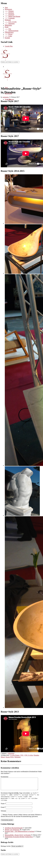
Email (2, 807)
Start (6, 7)
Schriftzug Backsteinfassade (13, 828)
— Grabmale (10, 18)
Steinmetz (17, 757)
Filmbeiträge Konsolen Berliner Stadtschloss (19, 837)
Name (3, 803)
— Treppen (9, 11)
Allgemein (11, 753)
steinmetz (6, 97)
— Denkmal (9, 14)
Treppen (11, 99)
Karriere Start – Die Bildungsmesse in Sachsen (19, 831)
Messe (3, 757)
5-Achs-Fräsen (14, 755)
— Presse (8, 34)
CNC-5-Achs (28, 755)
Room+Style (10, 757)
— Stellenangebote (11, 30)
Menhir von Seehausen (12, 829)
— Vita (8, 29)
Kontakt (7, 38)
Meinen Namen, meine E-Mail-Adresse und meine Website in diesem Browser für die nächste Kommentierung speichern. (21, 815)
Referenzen (8, 9)
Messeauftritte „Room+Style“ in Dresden (18, 835)
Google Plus (9, 46)
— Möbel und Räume (12, 16)
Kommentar (4, 777)
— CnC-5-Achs (10, 22)
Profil (6, 27)
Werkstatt (8, 20)
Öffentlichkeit (9, 32)
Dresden (36, 755)
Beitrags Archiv (6, 846)
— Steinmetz (10, 23)
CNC (22, 755)
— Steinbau (9, 13)
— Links (8, 36)
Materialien (8, 25)
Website (3, 811)
